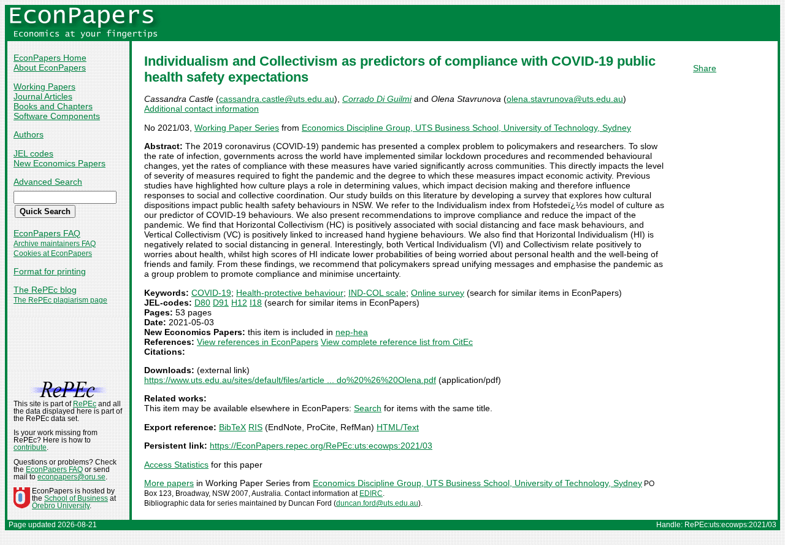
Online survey (437, 293)
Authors (28, 134)
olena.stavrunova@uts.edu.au (565, 99)
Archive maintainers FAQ (54, 243)
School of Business (76, 498)
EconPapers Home (49, 58)
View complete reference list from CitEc (397, 342)
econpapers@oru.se (71, 477)
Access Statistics (176, 465)
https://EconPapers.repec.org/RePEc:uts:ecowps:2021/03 (321, 445)
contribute (30, 447)
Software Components (56, 116)
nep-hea (351, 332)
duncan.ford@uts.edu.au (377, 503)
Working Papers (44, 86)
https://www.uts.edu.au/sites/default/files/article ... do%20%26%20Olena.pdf (290, 380)
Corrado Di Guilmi (377, 99)
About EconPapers (49, 67)
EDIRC (371, 493)
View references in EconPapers (257, 342)
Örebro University (61, 505)
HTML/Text (398, 427)
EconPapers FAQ (46, 233)
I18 (256, 302)
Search (367, 408)
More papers (169, 483)
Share (704, 68)
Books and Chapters (53, 106)
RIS (255, 427)
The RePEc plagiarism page (60, 300)
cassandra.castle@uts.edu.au (276, 99)
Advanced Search (47, 182)
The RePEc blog (45, 290)
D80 (202, 302)
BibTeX (232, 427)
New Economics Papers (59, 163)
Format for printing (49, 271)
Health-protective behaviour (289, 293)
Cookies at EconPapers (52, 253)
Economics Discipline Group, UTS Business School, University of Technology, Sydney (466, 128)
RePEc (84, 404)
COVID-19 (211, 293)
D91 (221, 302)
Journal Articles (42, 96)
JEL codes (33, 153)
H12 (239, 302)
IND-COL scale (377, 293)
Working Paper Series (236, 128)
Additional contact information (201, 109)
